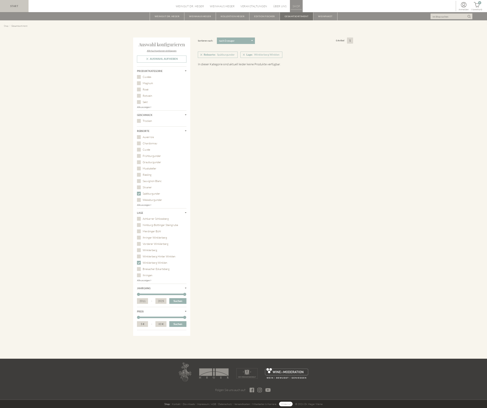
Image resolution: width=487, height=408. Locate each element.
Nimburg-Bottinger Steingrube (160, 225)
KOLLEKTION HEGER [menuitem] (232, 16)
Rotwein (147, 95)
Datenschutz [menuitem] (225, 404)
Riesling (147, 174)
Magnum (148, 83)
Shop (6, 26)
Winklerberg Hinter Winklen (159, 256)
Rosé (145, 89)
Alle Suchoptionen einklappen (162, 50)
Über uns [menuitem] (280, 6)
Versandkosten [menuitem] (242, 404)
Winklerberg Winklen (155, 262)
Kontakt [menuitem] (176, 404)
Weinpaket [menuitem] (325, 16)
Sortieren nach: (205, 40)
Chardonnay (150, 143)
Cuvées (147, 76)
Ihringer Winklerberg (155, 237)
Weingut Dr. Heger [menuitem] (190, 6)
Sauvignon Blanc (152, 181)
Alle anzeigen (143, 107)
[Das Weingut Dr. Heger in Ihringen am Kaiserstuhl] (184, 372)
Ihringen (147, 275)
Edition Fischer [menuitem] (264, 16)
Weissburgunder (152, 199)
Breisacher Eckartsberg (156, 269)
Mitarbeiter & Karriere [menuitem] (264, 404)
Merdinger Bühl (152, 231)
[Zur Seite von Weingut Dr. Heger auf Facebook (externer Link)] (251, 390)
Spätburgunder (151, 193)
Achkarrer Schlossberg (156, 218)
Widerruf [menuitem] (286, 404)
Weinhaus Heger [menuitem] (222, 6)
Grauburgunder (152, 162)
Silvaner (147, 187)
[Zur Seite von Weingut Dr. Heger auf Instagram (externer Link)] (259, 390)
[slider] (138, 294)
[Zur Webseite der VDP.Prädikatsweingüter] (247, 373)
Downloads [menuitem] (189, 404)
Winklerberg (150, 250)
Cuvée (146, 149)
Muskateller (149, 168)
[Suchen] (469, 16)
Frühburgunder (152, 155)
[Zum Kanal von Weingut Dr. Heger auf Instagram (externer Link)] (267, 389)
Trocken (147, 120)
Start (14, 6)
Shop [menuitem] (296, 6)
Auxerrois (148, 137)
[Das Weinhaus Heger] (213, 373)
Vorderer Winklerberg (155, 243)
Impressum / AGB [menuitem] (206, 404)
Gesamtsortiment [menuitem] (297, 16)
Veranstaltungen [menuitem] (253, 6)
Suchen (177, 301)
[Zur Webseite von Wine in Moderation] (287, 373)
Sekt (145, 102)
